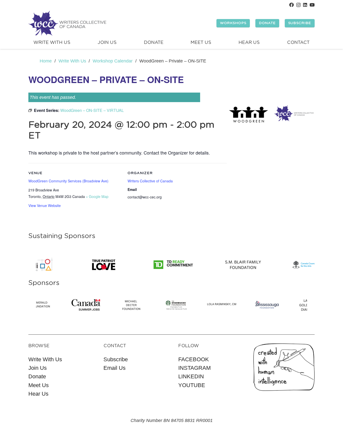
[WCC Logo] (67, 23)
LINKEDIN (191, 376)
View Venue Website (44, 205)
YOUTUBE (191, 385)
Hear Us (38, 394)
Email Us (114, 368)
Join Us (37, 368)
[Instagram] (298, 5)
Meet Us (38, 385)
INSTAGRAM (194, 368)
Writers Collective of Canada (150, 180)
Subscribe (115, 359)
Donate (37, 376)
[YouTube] (312, 5)
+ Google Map (97, 196)
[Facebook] (291, 5)
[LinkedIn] (305, 5)
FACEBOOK (193, 359)
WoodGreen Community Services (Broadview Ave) (68, 180)
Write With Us (45, 359)
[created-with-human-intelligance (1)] (284, 367)
